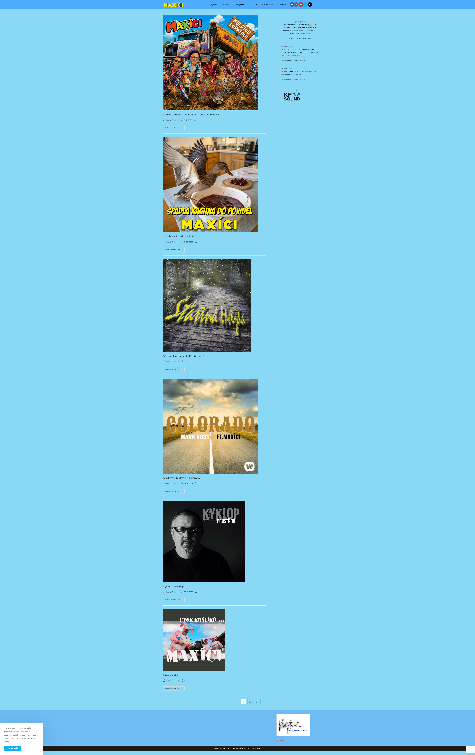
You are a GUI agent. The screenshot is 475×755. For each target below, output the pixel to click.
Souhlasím (12, 748)
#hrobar (300, 55)
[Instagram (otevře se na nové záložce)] (296, 4)
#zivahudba (313, 30)
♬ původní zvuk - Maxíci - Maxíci (300, 39)
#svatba (303, 33)
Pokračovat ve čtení (175, 128)
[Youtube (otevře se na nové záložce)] (300, 4)
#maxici (293, 30)
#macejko (312, 71)
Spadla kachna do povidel (178, 236)
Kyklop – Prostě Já (173, 586)
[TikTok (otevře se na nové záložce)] (310, 4)
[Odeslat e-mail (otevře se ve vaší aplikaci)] (305, 4)
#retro (298, 74)
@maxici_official (300, 22)
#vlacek (292, 33)
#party (300, 71)
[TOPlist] (280, 740)
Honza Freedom (172, 120)
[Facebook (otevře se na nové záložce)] (292, 4)
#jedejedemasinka (302, 30)
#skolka (308, 33)
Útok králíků (170, 675)
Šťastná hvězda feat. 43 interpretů (183, 356)
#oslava (297, 33)
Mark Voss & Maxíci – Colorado (181, 478)
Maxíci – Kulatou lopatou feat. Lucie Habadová (191, 114)
